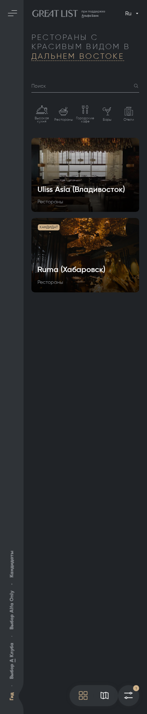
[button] (136, 86)
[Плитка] (83, 696)
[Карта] (104, 696)
